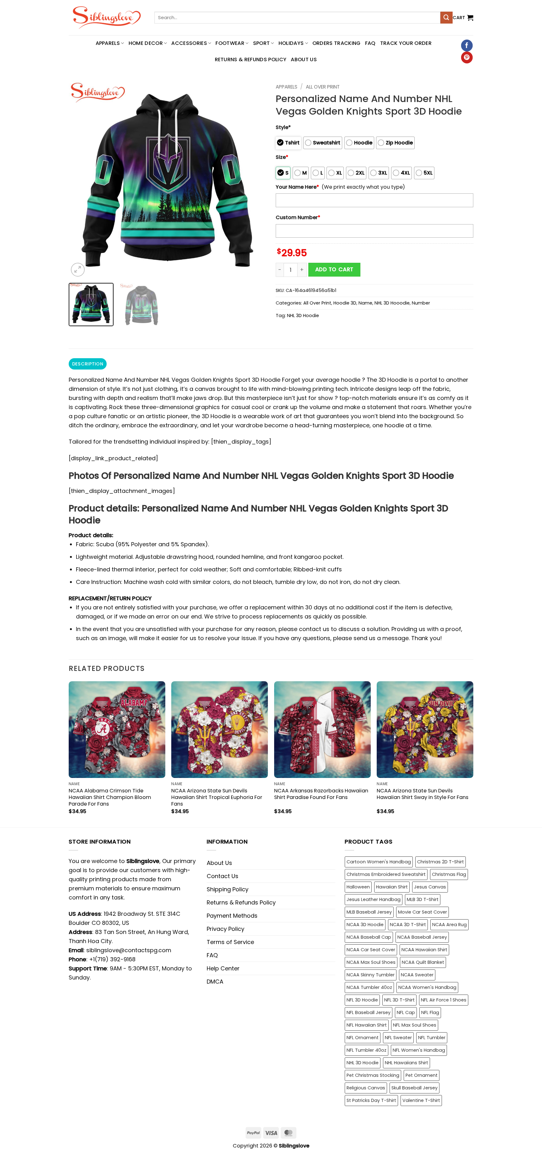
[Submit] (446, 18)
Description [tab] (87, 364)
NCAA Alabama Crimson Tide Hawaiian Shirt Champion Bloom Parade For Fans (110, 797)
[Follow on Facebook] (467, 45)
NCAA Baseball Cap (369, 937)
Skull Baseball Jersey (414, 1088)
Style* (283, 127)
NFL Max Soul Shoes (414, 1025)
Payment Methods (232, 916)
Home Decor (146, 43)
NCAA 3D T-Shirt (408, 924)
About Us (304, 59)
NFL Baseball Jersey (369, 1012)
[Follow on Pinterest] (467, 57)
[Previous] (80, 179)
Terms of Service (230, 942)
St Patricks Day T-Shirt (371, 1100)
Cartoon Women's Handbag (379, 862)
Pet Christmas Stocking (373, 1075)
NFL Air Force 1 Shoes (443, 1000)
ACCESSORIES (189, 43)
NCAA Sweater (417, 975)
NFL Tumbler (431, 1037)
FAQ (370, 43)
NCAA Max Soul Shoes (371, 962)
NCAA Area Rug (449, 924)
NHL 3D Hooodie (392, 303)
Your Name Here (297, 187)
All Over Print (323, 87)
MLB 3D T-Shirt (422, 899)
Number (421, 303)
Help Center (223, 968)
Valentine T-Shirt (421, 1100)
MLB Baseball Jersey (369, 912)
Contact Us (222, 876)
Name (365, 303)
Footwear (229, 43)
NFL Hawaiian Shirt (367, 1025)
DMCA (215, 981)
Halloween (358, 887)
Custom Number (298, 217)
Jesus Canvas (430, 887)
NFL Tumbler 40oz (366, 1050)
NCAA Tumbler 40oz (369, 987)
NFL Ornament (363, 1037)
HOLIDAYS (291, 43)
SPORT (261, 43)
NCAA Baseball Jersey (422, 937)
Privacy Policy (225, 929)
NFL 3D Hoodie (362, 1000)
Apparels (286, 87)
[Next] (254, 179)
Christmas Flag (449, 874)
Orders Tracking (336, 43)
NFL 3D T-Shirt (399, 1000)
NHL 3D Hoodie (303, 315)
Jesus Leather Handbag (374, 899)
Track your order (406, 43)
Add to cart (334, 269)
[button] (463, 17)
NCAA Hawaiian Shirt (424, 950)
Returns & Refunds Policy (251, 59)
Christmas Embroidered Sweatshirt (386, 874)
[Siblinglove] (107, 17)
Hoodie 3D (344, 303)
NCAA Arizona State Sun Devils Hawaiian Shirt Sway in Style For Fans (422, 794)
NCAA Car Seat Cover (371, 950)
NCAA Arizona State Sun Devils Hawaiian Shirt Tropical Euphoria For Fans (216, 797)
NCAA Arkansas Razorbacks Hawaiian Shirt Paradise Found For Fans (321, 794)
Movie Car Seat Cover (422, 912)
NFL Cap (406, 1012)
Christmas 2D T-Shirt (440, 862)
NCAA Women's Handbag (427, 987)
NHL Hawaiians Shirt (406, 1063)
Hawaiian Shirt (392, 887)
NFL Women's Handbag (419, 1050)
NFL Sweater (398, 1037)
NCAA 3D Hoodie (365, 924)
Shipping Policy (227, 889)
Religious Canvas (366, 1088)
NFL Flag (430, 1012)
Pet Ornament (422, 1075)
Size (282, 157)
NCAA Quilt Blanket (423, 962)
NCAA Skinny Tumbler (371, 975)
